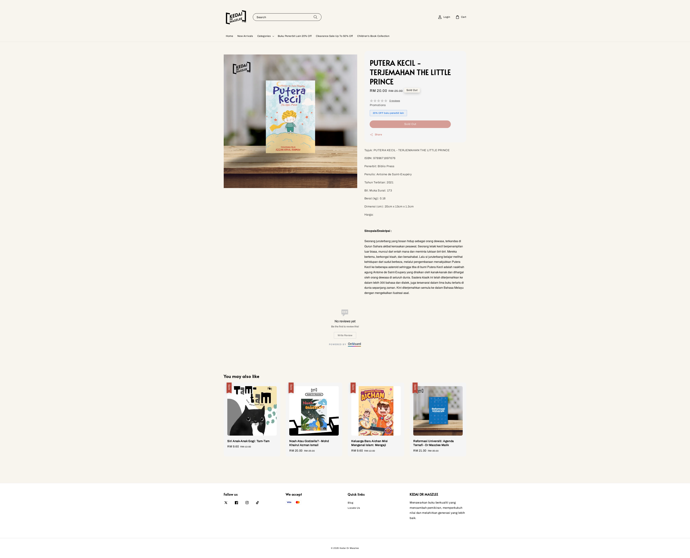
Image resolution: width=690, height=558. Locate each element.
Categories (264, 36)
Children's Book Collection (373, 36)
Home (229, 36)
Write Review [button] (345, 335)
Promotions (378, 105)
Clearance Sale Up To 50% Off (334, 36)
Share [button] (378, 134)
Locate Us (354, 508)
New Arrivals (245, 36)
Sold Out (410, 124)
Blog (350, 502)
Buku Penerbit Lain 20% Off (295, 36)
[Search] (315, 16)
